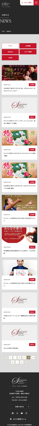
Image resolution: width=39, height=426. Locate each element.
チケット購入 (28, 2)
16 (19, 357)
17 (24, 357)
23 (21, 362)
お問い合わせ (19, 407)
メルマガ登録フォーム (19, 419)
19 (33, 357)
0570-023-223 (21, 397)
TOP (3, 31)
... (15, 357)
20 (13, 362)
